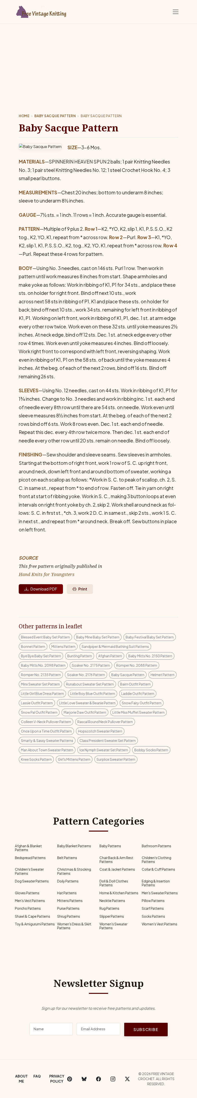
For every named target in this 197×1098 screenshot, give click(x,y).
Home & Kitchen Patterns (118, 893)
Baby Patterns (110, 846)
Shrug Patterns (68, 916)
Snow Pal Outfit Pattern (39, 712)
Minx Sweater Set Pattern (40, 684)
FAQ (37, 1076)
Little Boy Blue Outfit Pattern (92, 693)
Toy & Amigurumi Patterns (35, 924)
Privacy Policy (56, 1078)
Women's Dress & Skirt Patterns (74, 926)
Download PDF (43, 588)
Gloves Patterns (27, 893)
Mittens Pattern (63, 646)
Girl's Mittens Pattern (74, 759)
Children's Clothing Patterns (156, 860)
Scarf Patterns (153, 908)
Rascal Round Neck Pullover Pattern (105, 721)
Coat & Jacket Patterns (117, 869)
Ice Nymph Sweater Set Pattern (104, 750)
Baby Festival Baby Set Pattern (150, 637)
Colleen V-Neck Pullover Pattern (46, 721)
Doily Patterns (68, 881)
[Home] (42, 10)
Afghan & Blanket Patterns (28, 848)
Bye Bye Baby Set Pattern (41, 656)
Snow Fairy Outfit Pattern (141, 703)
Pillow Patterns (153, 901)
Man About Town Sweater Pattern (47, 750)
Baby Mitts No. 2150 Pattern (150, 656)
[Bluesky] (84, 1078)
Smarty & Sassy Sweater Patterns (47, 740)
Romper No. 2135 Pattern (41, 674)
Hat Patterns (67, 893)
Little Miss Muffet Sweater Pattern (138, 712)
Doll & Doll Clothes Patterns (113, 883)
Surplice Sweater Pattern (116, 759)
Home (24, 116)
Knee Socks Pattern (36, 759)
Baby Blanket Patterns (74, 846)
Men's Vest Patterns (30, 901)
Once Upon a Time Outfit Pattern (46, 731)
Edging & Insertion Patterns (156, 883)
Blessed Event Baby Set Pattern (45, 637)
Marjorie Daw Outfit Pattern (85, 712)
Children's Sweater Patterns (29, 871)
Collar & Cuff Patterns (158, 869)
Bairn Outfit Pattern (135, 684)
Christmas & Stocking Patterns (74, 871)
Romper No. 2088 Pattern (136, 665)
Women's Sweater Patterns (113, 926)
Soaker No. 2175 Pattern (91, 665)
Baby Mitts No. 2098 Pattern (43, 665)
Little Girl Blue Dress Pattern (42, 693)
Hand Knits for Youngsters (46, 574)
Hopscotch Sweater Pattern (100, 731)
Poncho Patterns (28, 908)
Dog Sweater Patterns (32, 881)
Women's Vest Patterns (159, 924)
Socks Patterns (153, 916)
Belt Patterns (67, 858)
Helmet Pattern (162, 674)
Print (82, 588)
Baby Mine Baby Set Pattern (97, 637)
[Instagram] (113, 1078)
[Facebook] (98, 1078)
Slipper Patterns (111, 916)
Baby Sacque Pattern (55, 116)
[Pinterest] (69, 1078)
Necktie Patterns (112, 901)
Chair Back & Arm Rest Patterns (116, 860)
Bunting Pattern (79, 656)
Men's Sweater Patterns (160, 893)
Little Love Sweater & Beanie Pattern (87, 703)
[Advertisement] (98, 60)
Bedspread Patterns (30, 858)
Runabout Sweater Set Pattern (90, 684)
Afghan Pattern (110, 656)
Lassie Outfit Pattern (37, 703)
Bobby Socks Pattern (151, 750)
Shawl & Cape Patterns (32, 916)
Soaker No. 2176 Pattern (86, 674)
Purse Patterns (68, 908)
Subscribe (146, 1029)
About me (21, 1078)
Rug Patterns (109, 908)
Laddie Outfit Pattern (137, 693)
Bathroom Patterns (156, 846)
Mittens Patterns (70, 901)
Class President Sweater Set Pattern (108, 740)
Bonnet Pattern (33, 646)
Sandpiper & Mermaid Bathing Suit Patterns (115, 646)
